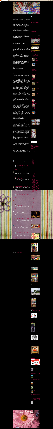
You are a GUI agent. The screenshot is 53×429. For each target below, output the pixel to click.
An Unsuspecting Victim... (35, 182)
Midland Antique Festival (34, 150)
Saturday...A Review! (34, 186)
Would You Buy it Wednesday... (36, 199)
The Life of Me (34, 74)
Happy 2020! (36, 93)
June (33, 174)
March (33, 177)
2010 (32, 207)
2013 (32, 165)
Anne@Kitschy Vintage (18, 186)
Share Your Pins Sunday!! (35, 185)
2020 (32, 159)
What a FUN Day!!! (35, 375)
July (33, 173)
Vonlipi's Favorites (34, 103)
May (33, 175)
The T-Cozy (33, 79)
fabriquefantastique (17, 160)
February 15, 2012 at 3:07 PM (23, 160)
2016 (32, 162)
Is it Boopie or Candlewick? (36, 368)
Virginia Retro (33, 98)
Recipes (28, 15)
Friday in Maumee (37, 88)
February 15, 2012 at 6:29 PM (24, 186)
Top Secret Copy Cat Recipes (34, 151)
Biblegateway (32, 148)
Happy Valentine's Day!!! (35, 192)
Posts (33, 141)
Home (16, 15)
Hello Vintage (16, 225)
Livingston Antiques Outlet (34, 147)
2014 (32, 164)
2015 (32, 163)
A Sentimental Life (34, 57)
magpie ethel (33, 108)
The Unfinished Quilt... (35, 190)
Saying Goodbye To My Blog (35, 109)
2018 (32, 160)
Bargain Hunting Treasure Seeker (21, 165)
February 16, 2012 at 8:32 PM (22, 225)
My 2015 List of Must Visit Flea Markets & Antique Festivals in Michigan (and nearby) (35, 399)
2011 (32, 206)
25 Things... (15, 18)
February (34, 178)
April (33, 176)
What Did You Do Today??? (35, 187)
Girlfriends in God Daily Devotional (35, 146)
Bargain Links (22, 15)
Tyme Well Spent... (34, 203)
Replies (16, 176)
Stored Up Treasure (34, 15)
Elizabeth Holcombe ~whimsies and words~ (35, 71)
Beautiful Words (37, 82)
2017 (32, 161)
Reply (15, 162)
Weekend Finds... (34, 202)
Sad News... (33, 179)
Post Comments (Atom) (19, 252)
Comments (33, 142)
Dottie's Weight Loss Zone (34, 149)
